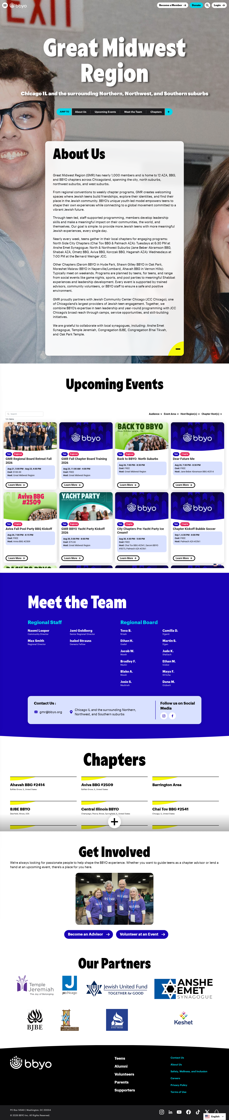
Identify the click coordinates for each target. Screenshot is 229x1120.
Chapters (156, 111)
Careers (175, 1078)
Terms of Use (178, 1091)
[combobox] (214, 1116)
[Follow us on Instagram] (163, 715)
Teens (119, 1058)
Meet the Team (133, 111)
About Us (80, 111)
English (215, 1116)
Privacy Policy (179, 1085)
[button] (5, 5)
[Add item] (169, 111)
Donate (196, 5)
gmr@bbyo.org (51, 712)
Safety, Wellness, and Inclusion (189, 1071)
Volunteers (124, 1074)
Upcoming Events (105, 111)
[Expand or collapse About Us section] (176, 349)
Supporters (124, 1090)
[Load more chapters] (114, 821)
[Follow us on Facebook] (172, 715)
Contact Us (177, 1057)
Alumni (121, 1066)
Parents (121, 1082)
